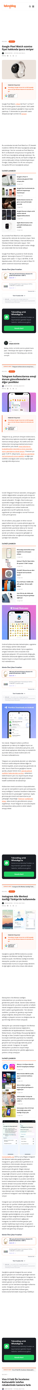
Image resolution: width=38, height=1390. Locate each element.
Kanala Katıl (19, 328)
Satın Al (11, 278)
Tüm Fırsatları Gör (18, 295)
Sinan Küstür (8, 53)
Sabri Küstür (8, 386)
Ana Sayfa (4, 41)
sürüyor (24, 114)
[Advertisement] (19, 832)
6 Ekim (18, 104)
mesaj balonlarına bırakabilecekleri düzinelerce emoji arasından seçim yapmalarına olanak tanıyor (17, 448)
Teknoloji (12, 41)
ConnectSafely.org (8, 1157)
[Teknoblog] (10, 6)
